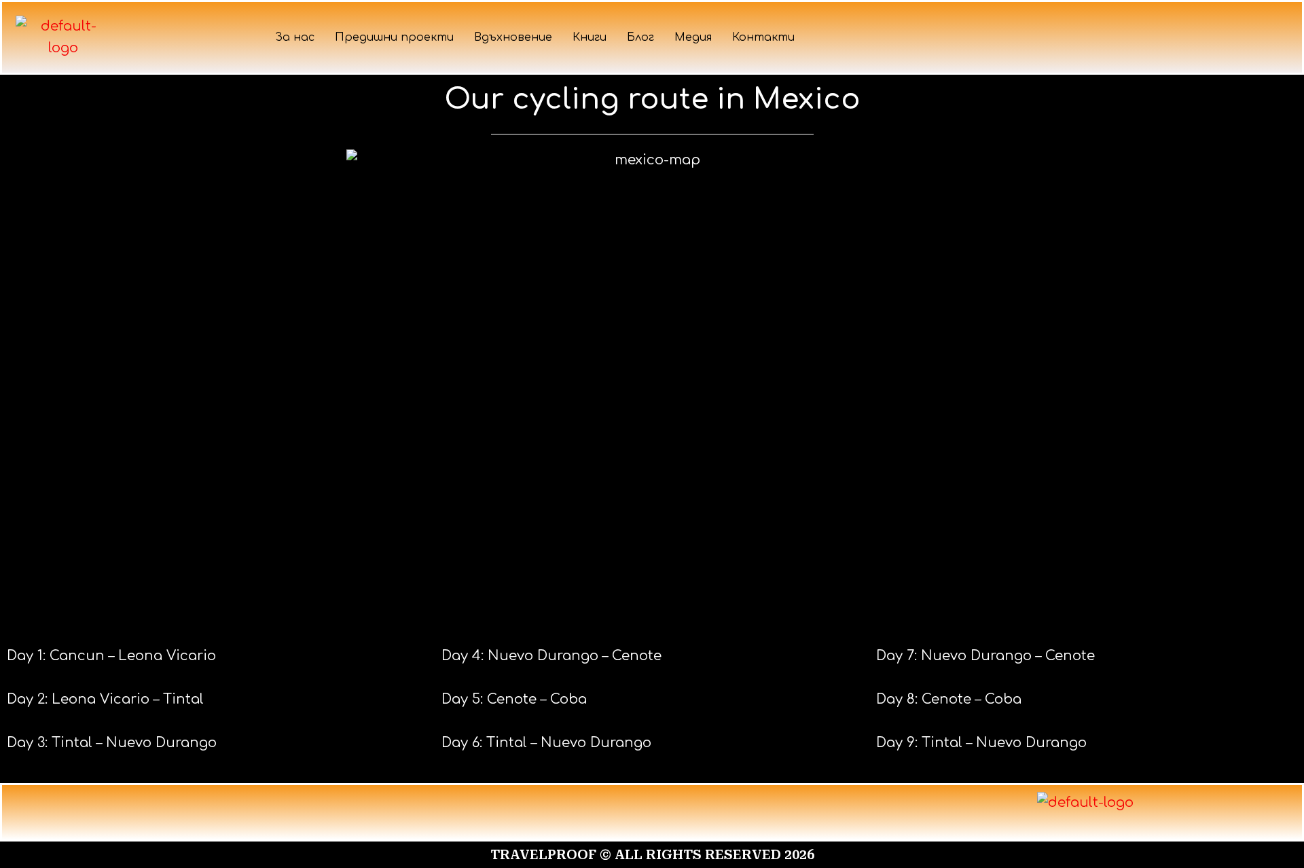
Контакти (763, 37)
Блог (640, 37)
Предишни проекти (394, 37)
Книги (589, 37)
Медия (693, 37)
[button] (652, 812)
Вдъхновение (513, 37)
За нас (294, 37)
